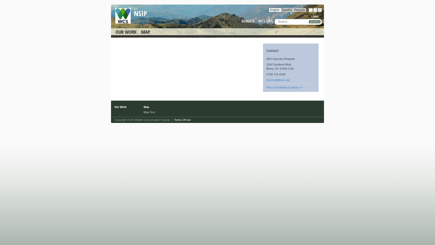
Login (314, 16)
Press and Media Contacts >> (284, 87)
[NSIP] (123, 15)
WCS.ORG (265, 21)
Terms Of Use (182, 120)
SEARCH (314, 22)
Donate (248, 21)
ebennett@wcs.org (278, 80)
